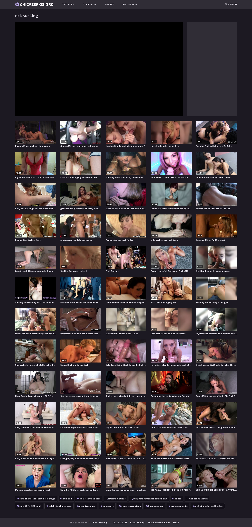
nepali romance (87, 506)
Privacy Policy (137, 522)
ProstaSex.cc (130, 4)
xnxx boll (67, 498)
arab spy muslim (179, 506)
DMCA (176, 522)
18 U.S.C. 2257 (120, 522)
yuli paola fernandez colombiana (150, 498)
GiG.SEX (109, 4)
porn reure (108, 506)
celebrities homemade (60, 506)
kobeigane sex (155, 506)
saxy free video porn (89, 498)
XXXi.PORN (68, 4)
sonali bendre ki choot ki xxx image (37, 498)
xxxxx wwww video (131, 506)
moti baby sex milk (198, 498)
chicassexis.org (36, 4)
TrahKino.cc (89, 4)
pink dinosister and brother (209, 506)
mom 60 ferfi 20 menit (30, 506)
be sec (178, 498)
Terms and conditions (159, 522)
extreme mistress (117, 498)
